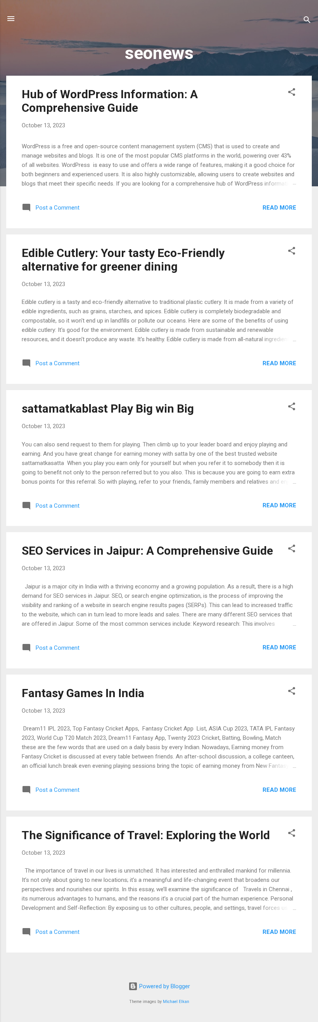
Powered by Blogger (164, 986)
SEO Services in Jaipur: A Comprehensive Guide (147, 550)
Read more (279, 207)
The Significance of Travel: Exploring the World (146, 835)
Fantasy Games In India (83, 693)
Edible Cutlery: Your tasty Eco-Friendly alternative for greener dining (123, 259)
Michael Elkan (176, 1001)
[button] (291, 93)
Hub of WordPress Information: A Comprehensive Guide (110, 101)
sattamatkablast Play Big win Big (108, 408)
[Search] (307, 21)
